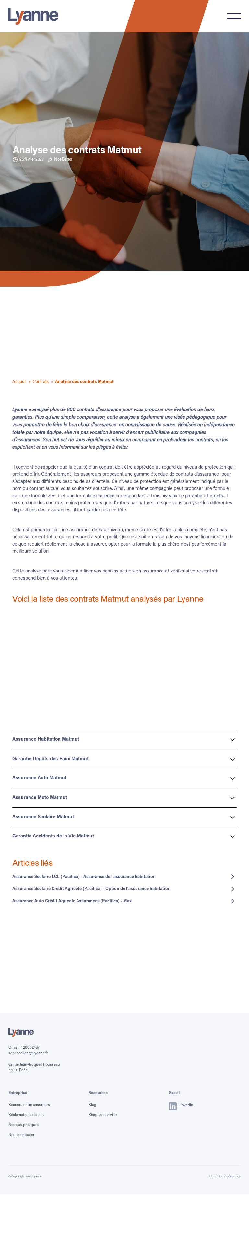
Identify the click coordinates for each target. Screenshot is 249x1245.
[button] (234, 16)
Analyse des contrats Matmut (84, 382)
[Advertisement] (125, 333)
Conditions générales (225, 1176)
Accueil (19, 382)
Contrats (41, 382)
